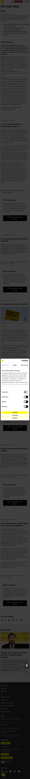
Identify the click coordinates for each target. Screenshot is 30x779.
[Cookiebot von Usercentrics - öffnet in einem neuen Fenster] (21, 361)
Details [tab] (15, 365)
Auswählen (15, 415)
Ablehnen (15, 418)
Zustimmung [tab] (5, 365)
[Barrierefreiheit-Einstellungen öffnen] (26, 665)
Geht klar (15, 412)
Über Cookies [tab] (24, 365)
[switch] (26, 397)
